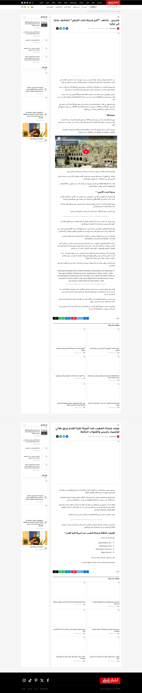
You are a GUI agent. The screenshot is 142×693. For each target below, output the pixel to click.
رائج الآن (93, 7)
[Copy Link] (57, 28)
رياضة (53, 2)
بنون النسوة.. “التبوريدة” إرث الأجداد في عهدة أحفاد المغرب (104, 349)
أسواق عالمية (50, 7)
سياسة (81, 2)
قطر (93, 2)
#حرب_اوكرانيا (76, 7)
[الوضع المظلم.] (33, 2)
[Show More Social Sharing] (54, 28)
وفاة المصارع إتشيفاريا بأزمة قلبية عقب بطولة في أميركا (69, 602)
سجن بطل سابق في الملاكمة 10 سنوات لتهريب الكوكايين (105, 630)
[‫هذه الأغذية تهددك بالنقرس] (44, 42)
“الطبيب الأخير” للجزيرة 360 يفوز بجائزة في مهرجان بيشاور (70, 349)
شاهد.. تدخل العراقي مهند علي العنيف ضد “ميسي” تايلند (104, 657)
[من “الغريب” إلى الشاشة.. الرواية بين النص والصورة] (69, 365)
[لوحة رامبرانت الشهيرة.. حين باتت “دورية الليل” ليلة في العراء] (103, 392)
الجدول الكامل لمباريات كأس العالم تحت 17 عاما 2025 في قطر (69, 630)
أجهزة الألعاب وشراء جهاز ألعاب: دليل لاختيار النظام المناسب (31, 33)
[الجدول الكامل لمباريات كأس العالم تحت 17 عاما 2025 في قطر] (69, 618)
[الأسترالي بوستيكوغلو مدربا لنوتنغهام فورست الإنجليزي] (103, 591)
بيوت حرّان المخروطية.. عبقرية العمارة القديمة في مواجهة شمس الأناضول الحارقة (71, 404)
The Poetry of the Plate (36, 139)
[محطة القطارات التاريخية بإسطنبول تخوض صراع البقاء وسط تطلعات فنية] (103, 365)
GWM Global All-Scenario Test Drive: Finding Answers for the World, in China (32, 24)
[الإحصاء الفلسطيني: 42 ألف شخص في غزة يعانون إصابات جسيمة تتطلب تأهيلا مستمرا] (44, 58)
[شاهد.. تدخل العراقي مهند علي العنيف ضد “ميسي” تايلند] (103, 645)
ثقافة (59, 2)
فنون (47, 2)
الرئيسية (99, 2)
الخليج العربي (59, 7)
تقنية (65, 2)
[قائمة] (22, 7)
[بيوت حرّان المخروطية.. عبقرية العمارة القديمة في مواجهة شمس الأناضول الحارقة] (69, 392)
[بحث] (25, 7)
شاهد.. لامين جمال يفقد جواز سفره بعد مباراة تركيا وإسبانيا (70, 657)
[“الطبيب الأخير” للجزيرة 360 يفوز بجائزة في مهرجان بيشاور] (69, 337)
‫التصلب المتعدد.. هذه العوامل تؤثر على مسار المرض (32, 49)
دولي (87, 2)
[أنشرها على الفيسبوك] (67, 28)
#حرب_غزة (84, 7)
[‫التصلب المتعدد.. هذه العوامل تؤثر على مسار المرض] (44, 50)
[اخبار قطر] (113, 2)
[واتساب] (60, 28)
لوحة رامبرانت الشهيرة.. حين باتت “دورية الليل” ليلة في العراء (103, 404)
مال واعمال (73, 2)
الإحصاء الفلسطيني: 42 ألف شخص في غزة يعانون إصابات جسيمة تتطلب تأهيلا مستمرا (32, 58)
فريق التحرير (112, 28)
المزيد (41, 2)
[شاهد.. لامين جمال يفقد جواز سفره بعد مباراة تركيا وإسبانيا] (69, 645)
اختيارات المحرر (67, 7)
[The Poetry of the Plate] (35, 130)
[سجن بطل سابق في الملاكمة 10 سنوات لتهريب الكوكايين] (103, 618)
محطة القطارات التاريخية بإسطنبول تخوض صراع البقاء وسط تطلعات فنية (103, 376)
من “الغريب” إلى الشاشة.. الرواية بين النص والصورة (70, 376)
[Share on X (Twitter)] (63, 28)
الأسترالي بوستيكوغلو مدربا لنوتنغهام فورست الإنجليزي (105, 603)
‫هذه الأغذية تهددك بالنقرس (32, 40)
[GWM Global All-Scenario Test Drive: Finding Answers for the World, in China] (44, 24)
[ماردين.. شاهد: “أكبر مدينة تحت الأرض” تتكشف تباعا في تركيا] (86, 54)
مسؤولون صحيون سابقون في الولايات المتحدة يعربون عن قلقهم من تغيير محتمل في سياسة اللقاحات (33, 115)
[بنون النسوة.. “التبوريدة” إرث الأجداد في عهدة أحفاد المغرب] (103, 337)
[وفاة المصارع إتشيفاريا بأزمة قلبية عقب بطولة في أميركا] (69, 591)
